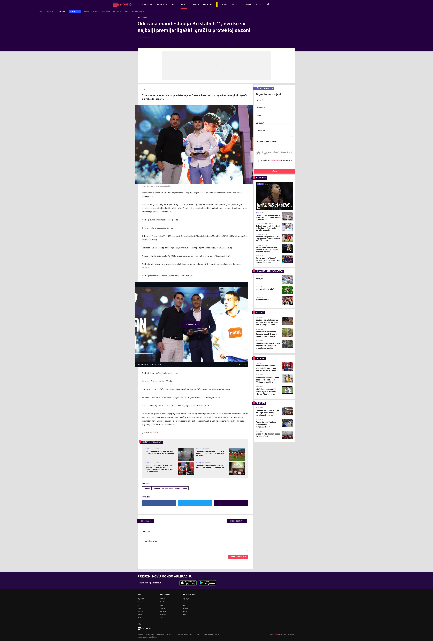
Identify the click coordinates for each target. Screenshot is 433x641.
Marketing (150, 634)
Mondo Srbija (165, 594)
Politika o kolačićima (184, 634)
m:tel (276, 634)
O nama (140, 634)
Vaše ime (260, 108)
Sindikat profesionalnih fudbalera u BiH (170, 488)
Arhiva (198, 634)
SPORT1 (154, 432)
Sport (139, 17)
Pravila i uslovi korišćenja (147, 637)
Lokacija (260, 123)
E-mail (259, 115)
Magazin (140, 611)
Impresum (160, 634)
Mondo (140, 594)
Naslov (259, 100)
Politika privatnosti (211, 634)
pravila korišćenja (275, 160)
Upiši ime (146, 531)
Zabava (162, 608)
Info (139, 605)
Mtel (139, 618)
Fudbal (145, 17)
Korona (140, 602)
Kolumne (141, 621)
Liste (162, 621)
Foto (139, 624)
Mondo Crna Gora (188, 594)
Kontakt (170, 634)
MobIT (140, 615)
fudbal (147, 488)
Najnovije (141, 599)
